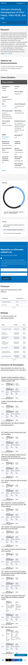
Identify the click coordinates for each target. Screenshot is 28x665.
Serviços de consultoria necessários (5, 158)
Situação (17, 86)
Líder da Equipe (19, 91)
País (3, 104)
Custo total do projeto (6, 122)
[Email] (3, 660)
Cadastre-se (6, 278)
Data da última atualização (19, 164)
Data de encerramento (19, 149)
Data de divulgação (20, 104)
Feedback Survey (21, 655)
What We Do (3, 3)
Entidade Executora (20, 121)
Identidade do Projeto (6, 87)
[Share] (14, 660)
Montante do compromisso (6, 142)
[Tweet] (8, 660)
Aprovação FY (19, 135)
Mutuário (5, 97)
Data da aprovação (7, 111)
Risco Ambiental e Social (7, 149)
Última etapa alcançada (18, 157)
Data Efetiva (18, 111)
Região (4, 134)
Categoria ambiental (17, 142)
